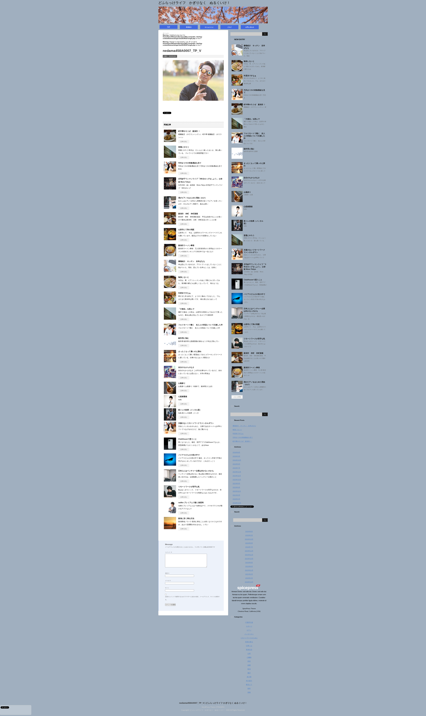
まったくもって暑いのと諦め (189, 351)
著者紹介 (189, 27)
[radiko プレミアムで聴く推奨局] (170, 512)
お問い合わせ (249, 27)
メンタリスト (249, 634)
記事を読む (183, 141)
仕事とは (249, 646)
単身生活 (249, 649)
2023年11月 (237, 476)
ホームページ (209, 27)
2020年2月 (236, 499)
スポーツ (249, 626)
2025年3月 (236, 456)
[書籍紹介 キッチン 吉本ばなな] (170, 271)
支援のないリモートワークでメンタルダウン (196, 423)
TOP (168, 27)
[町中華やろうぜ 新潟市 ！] (170, 141)
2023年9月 (236, 483)
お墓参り (181, 383)
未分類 (249, 677)
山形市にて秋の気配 (186, 229)
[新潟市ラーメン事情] (170, 255)
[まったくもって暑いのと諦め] (170, 361)
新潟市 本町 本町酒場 (188, 214)
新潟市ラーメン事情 (186, 245)
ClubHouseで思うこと (187, 439)
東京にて (249, 684)
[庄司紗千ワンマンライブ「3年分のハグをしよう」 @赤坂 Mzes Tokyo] (170, 189)
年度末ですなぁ (184, 293)
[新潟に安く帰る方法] (170, 528)
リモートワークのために (249, 638)
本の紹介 (249, 681)
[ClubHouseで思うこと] (170, 449)
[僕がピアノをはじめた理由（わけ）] (170, 208)
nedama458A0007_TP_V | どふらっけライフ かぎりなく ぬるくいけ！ (213, 703)
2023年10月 (237, 480)
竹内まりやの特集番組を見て (189, 163)
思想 (249, 661)
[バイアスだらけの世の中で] (170, 465)
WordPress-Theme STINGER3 (213, 707)
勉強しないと (183, 277)
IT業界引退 (249, 622)
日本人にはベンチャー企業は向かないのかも (196, 471)
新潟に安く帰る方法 (186, 518)
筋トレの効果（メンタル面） (189, 410)
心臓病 (249, 657)
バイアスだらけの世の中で (189, 455)
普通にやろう (183, 147)
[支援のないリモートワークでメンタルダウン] (170, 433)
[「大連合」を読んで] (170, 319)
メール (168, 580)
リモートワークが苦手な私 (189, 487)
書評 (249, 673)
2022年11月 (237, 491)
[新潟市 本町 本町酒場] (170, 223)
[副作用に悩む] (170, 348)
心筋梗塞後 (182, 396)
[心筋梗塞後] (170, 406)
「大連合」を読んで (186, 309)
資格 (249, 692)
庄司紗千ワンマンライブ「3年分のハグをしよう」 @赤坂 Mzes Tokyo (255, 266)
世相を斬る (249, 642)
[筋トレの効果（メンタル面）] (170, 420)
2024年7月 (236, 468)
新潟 (249, 669)
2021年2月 (236, 495)
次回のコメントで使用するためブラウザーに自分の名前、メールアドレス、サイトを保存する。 (192, 598)
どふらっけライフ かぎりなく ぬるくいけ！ (194, 3)
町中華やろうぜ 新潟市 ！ (189, 131)
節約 (249, 688)
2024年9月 (236, 464)
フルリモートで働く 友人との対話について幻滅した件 (200, 325)
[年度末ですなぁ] (170, 303)
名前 (167, 573)
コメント (168, 552)
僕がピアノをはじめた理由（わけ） (192, 198)
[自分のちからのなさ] (170, 377)
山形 (249, 653)
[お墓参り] (170, 393)
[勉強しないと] (170, 287)
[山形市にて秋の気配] (170, 239)
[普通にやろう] (170, 157)
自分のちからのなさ (186, 367)
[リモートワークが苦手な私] (170, 496)
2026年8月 (236, 452)
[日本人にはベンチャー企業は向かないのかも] (170, 481)
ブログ (229, 27)
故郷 (249, 665)
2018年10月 (237, 503)
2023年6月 (236, 487)
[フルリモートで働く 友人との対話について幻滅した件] (170, 335)
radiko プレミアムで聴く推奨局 (191, 502)
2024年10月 (237, 460)
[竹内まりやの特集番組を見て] (170, 173)
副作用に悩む (183, 338)
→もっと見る (237, 397)
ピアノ (249, 630)
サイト (167, 588)
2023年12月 (237, 472)
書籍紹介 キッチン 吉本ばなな (191, 261)
